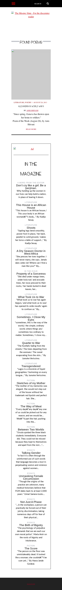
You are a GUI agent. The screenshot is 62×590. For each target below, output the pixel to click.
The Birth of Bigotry (31, 525)
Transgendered (31, 366)
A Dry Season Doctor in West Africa (31, 252)
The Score (31, 548)
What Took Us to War (31, 297)
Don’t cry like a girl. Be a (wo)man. (31, 187)
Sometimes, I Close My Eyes (31, 318)
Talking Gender (31, 452)
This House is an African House (31, 206)
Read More (31, 129)
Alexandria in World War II (31, 106)
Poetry (28, 102)
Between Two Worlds (31, 429)
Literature (19, 102)
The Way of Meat (31, 406)
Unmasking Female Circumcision (31, 477)
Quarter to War (31, 342)
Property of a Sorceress (31, 273)
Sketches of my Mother (31, 383)
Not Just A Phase (31, 501)
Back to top (31, 584)
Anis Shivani (32, 110)
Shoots (31, 227)
